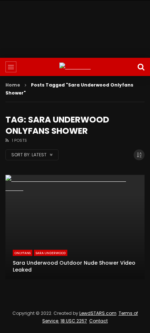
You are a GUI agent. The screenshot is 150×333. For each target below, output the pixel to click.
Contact (98, 321)
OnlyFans (23, 253)
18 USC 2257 (73, 321)
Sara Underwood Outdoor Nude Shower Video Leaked (74, 266)
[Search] (141, 67)
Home (12, 85)
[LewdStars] (75, 67)
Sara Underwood (51, 253)
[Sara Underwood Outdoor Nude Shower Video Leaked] (75, 227)
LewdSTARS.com (98, 313)
